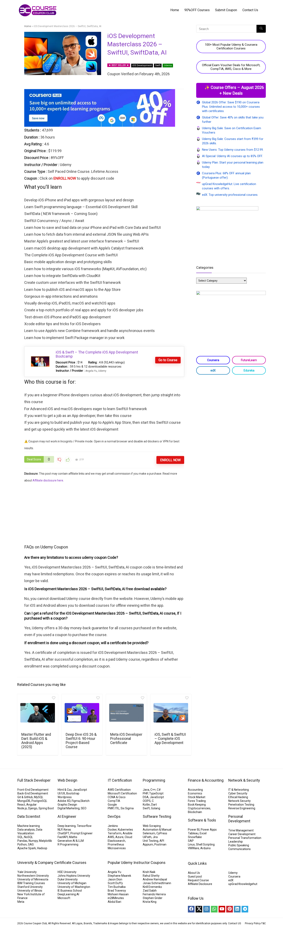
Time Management (241, 830)
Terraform (114, 833)
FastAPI (63, 837)
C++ (153, 789)
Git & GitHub (25, 797)
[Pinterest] (229, 909)
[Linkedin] (237, 909)
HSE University (67, 872)
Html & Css (65, 789)
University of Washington (74, 886)
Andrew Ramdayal (155, 879)
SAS (31, 844)
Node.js (22, 808)
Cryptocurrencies (199, 808)
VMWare (193, 848)
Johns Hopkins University (74, 875)
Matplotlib (45, 840)
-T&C (263, 923)
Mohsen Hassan (118, 894)
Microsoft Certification (122, 793)
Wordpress (65, 797)
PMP (111, 808)
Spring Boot (46, 808)
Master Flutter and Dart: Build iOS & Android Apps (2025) (36, 740)
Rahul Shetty (151, 875)
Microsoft (64, 898)
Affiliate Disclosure (200, 884)
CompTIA (114, 800)
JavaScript (80, 789)
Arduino (205, 848)
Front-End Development (32, 789)
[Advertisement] (104, 513)
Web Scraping (152, 826)
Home (174, 10)
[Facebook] (191, 909)
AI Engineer (67, 816)
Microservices (117, 848)
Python (22, 844)
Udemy (168, 65)
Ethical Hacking (238, 797)
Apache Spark (26, 848)
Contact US (234, 923)
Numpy (33, 840)
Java (146, 789)
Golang (155, 808)
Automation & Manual (157, 829)
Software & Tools (202, 820)
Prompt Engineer (81, 833)
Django (32, 808)
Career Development (241, 834)
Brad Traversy (117, 890)
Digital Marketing (69, 808)
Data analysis (26, 829)
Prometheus (116, 844)
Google (112, 804)
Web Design (67, 780)
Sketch (84, 800)
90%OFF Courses (197, 10)
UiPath (147, 837)
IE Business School (70, 890)
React (21, 804)
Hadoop (42, 848)
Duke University (68, 879)
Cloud (128, 837)
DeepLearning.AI (68, 894)
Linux (191, 844)
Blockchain (195, 812)
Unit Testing (150, 840)
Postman (160, 844)
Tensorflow (84, 826)
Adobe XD (64, 800)
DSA (146, 797)
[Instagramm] (206, 909)
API (162, 840)
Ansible (127, 833)
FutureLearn (249, 360)
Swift (157, 65)
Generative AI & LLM (71, 840)
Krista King (149, 901)
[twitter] (199, 909)
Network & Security (244, 780)
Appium (148, 844)
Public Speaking (238, 845)
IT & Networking (238, 789)
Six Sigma (127, 808)
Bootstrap (72, 793)
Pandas (22, 840)
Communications (239, 849)
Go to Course (167, 360)
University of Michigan (72, 883)
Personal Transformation (244, 837)
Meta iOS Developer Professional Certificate (126, 738)
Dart (154, 804)
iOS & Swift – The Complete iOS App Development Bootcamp (97, 354)
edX (213, 370)
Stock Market (196, 797)
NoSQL (28, 837)
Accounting (195, 789)
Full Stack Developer (34, 780)
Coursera (213, 360)
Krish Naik (149, 872)
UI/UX (61, 793)
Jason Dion (115, 879)
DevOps (114, 816)
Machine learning (28, 826)
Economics (195, 793)
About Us (194, 872)
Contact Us (250, 10)
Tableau (193, 833)
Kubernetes (125, 829)
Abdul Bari (114, 901)
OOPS (147, 800)
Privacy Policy (253, 923)
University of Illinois (29, 890)
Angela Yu (91, 370)
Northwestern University (33, 875)
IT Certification (120, 780)
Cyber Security (237, 793)
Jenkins (113, 826)
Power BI (194, 829)
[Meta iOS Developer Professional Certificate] (126, 712)
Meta (20, 901)
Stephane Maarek (119, 875)
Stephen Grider (152, 898)
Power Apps (209, 829)
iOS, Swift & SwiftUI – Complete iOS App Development (170, 738)
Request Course (198, 880)
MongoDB (23, 800)
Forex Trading (197, 800)
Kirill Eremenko (152, 886)
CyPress (161, 833)
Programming (154, 780)
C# (159, 789)
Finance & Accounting (206, 780)
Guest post (195, 876)
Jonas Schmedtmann (157, 883)
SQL (20, 837)
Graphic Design (67, 804)
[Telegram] (245, 909)
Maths (73, 837)
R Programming (68, 844)
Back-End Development (32, 793)
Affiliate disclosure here (48, 480)
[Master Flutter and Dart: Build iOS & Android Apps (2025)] (37, 712)
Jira (155, 837)
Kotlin (146, 804)
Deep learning (67, 826)
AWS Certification (119, 789)
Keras (67, 829)
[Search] (261, 29)
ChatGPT (63, 833)
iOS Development (142, 65)
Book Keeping (197, 804)
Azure (119, 837)
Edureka (249, 370)
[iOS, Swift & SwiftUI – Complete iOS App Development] (171, 712)
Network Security (239, 800)
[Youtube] (222, 909)
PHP (145, 793)
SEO (83, 808)
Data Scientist (28, 816)
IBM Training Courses (31, 883)
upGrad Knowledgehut (242, 884)
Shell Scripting (205, 844)
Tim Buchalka (117, 886)
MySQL (38, 797)
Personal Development (239, 818)
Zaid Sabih (150, 890)
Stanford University (30, 886)
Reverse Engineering (241, 808)
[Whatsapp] (214, 909)
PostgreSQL (39, 800)
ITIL (117, 808)
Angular (31, 804)
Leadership (235, 841)
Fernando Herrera (154, 894)
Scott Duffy (115, 883)
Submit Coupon (226, 10)
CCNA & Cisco (117, 797)
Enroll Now (170, 460)
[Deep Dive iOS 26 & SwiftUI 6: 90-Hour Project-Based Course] (82, 712)
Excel (203, 833)
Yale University (27, 872)
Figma (76, 800)
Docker (112, 829)
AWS (111, 837)
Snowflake (195, 837)
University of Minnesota (32, 879)
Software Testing (157, 816)
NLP (60, 829)
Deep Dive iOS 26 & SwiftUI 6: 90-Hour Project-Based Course (81, 740)
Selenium (149, 833)
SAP (191, 840)
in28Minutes (116, 898)
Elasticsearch (116, 840)
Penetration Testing (241, 804)
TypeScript (156, 793)
